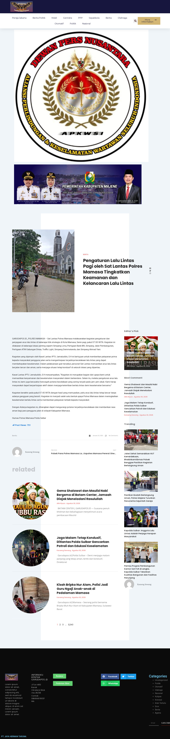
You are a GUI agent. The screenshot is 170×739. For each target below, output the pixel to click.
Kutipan (158, 696)
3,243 (70, 624)
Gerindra (67, 18)
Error (157, 706)
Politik (73, 23)
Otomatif (59, 23)
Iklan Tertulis (160, 703)
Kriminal (158, 700)
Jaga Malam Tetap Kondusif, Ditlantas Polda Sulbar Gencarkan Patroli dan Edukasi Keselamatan (83, 542)
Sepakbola (94, 18)
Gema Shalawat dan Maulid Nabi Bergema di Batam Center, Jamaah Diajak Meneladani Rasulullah (84, 495)
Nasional (86, 23)
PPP (80, 18)
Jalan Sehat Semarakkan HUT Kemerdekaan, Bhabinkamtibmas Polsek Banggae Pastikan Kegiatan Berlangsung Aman (139, 459)
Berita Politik (39, 18)
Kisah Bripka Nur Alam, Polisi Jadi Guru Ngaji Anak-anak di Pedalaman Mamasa (82, 589)
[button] (135, 21)
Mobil (54, 18)
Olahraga (122, 18)
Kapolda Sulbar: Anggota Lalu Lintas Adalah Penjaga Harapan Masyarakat (140, 533)
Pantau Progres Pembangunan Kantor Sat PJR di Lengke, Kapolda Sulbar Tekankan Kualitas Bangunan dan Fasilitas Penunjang (140, 571)
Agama (158, 713)
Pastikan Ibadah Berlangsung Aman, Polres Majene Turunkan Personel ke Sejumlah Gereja (139, 498)
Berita (109, 18)
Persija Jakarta (19, 18)
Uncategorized (161, 680)
